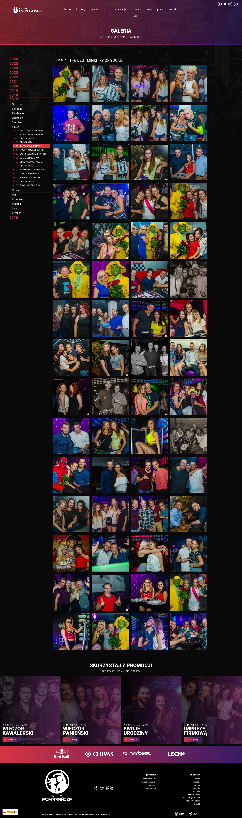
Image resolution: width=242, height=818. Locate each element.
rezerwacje (195, 785)
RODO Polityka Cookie (191, 798)
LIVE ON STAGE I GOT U (27, 173)
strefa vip (196, 788)
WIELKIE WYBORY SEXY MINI (29, 154)
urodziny (152, 785)
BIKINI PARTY (22, 142)
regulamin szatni (193, 801)
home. (67, 9)
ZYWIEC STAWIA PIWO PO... (29, 150)
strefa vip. (138, 12)
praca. (160, 9)
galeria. (95, 9)
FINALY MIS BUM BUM (26, 185)
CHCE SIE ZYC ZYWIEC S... (28, 162)
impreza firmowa (149, 788)
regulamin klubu (193, 795)
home (197, 779)
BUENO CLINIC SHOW (26, 158)
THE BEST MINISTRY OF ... (28, 146)
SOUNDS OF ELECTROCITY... (29, 169)
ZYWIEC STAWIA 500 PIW (28, 134)
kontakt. (173, 9)
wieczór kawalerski (148, 779)
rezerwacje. (120, 9)
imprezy (196, 782)
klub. (106, 9)
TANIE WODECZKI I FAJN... (28, 177)
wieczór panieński (149, 782)
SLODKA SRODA (24, 138)
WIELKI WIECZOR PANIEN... (28, 130)
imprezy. (81, 9)
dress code (195, 791)
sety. (149, 9)
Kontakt (197, 804)
